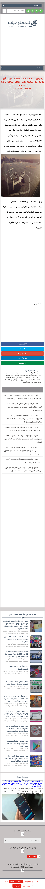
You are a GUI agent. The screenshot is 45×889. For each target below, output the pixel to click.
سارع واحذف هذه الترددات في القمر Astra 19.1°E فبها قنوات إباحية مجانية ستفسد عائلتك (17, 728)
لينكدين (21, 358)
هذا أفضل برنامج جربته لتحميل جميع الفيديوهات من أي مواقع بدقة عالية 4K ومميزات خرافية (16, 713)
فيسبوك (21, 344)
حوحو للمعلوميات (16, 882)
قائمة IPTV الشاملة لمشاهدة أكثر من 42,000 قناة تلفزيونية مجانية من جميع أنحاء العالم (16, 654)
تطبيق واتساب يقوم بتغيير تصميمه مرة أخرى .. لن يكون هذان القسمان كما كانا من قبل (22, 469)
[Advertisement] (23, 44)
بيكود (16, 886)
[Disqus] (22, 508)
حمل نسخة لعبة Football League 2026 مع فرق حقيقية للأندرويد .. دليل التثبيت (16, 758)
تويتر (22, 349)
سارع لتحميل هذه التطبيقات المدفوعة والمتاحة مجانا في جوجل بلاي (17, 743)
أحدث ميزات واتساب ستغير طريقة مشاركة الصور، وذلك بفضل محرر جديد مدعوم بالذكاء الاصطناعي (24, 407)
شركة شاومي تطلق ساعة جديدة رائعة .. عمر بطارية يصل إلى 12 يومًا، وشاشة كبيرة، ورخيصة (23, 397)
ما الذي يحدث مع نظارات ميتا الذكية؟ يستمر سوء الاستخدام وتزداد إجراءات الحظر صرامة (23, 428)
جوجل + (21, 353)
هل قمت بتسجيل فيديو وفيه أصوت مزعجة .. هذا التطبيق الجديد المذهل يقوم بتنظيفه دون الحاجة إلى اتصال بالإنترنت (22, 783)
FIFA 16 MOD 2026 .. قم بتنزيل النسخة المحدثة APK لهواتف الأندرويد (16, 639)
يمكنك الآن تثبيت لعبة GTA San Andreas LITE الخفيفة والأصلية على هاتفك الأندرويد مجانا (16, 698)
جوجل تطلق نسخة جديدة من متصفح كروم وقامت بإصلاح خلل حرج (24, 460)
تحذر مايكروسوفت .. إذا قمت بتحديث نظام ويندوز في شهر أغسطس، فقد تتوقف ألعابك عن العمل (23, 439)
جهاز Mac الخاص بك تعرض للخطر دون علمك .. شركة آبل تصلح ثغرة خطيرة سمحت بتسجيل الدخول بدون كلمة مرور (22, 450)
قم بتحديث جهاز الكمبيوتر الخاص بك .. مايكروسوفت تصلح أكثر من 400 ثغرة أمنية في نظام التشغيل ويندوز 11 (24, 418)
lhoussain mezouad (22, 88)
